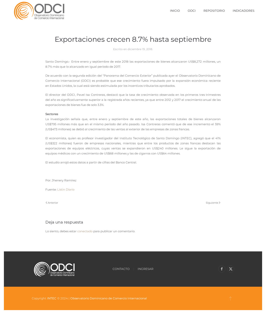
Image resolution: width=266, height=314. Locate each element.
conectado (84, 231)
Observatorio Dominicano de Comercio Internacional (108, 298)
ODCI (192, 10)
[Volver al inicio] (39, 10)
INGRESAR (145, 269)
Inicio (175, 10)
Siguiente (212, 202)
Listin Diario (65, 189)
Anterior (53, 202)
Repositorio (214, 10)
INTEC (51, 298)
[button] (230, 298)
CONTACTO (121, 269)
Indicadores (243, 10)
